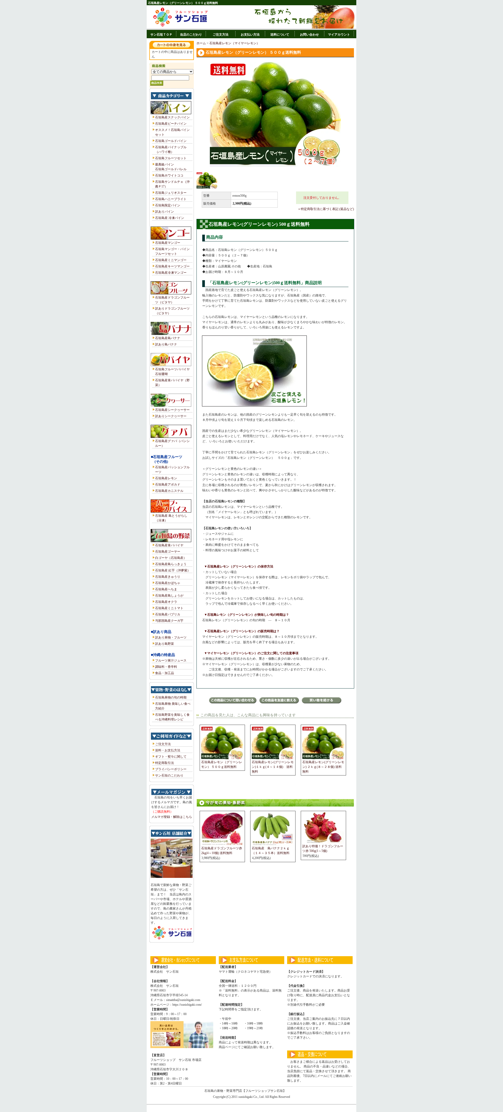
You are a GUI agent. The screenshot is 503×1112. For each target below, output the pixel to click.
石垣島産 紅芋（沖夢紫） (172, 570)
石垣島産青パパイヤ (169, 545)
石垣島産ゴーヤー (167, 551)
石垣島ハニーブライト (171, 199)
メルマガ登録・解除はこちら (171, 817)
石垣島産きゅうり (167, 577)
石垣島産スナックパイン (172, 117)
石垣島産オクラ (166, 602)
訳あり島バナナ (166, 344)
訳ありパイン (164, 211)
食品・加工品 (164, 673)
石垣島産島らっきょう (171, 564)
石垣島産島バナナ (167, 338)
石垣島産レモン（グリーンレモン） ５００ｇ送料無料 (221, 764)
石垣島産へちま (166, 589)
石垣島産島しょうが (169, 595)
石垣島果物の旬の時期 (171, 697)
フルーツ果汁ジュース (171, 660)
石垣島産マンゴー (167, 243)
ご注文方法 (163, 744)
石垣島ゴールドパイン (171, 141)
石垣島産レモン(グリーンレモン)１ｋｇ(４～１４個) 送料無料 (273, 766)
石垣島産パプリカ (167, 614)
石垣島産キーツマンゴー (172, 266)
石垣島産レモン (166, 478)
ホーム (201, 43)
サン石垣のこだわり (169, 775)
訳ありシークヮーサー (171, 416)
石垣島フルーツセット (171, 158)
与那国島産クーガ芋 (169, 621)
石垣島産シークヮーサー (172, 410)
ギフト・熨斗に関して (171, 756)
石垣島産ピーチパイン (171, 123)
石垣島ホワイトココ (169, 175)
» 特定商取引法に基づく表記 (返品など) (326, 209)
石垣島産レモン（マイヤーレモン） (234, 43)
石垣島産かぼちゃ (167, 583)
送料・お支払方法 (167, 750)
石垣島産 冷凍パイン (169, 218)
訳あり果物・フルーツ (171, 637)
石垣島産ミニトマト (169, 608)
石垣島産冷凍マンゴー (171, 272)
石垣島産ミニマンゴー (171, 260)
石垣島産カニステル (169, 491)
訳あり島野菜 (164, 644)
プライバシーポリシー (171, 769)
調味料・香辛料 (166, 667)
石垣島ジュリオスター (171, 193)
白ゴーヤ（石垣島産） (171, 558)
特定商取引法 (164, 763)
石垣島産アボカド (167, 484)
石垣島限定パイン (167, 205)
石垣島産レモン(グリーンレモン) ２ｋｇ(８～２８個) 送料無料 (323, 766)
